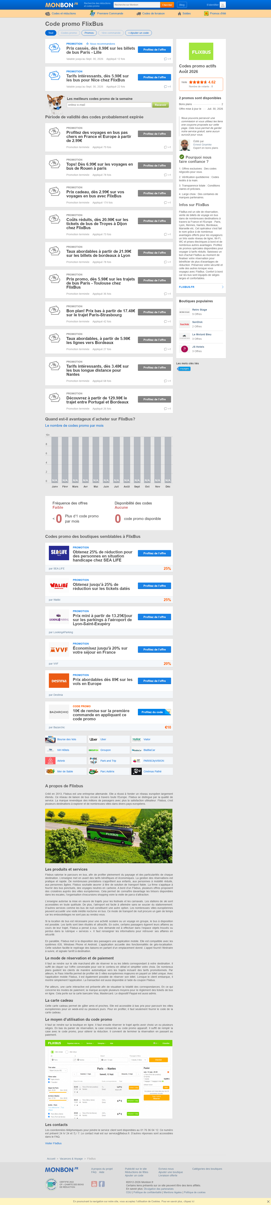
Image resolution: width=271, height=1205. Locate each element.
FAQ (94, 1172)
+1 (169, 58)
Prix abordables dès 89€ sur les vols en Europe (103, 681)
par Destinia (56, 694)
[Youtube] (94, 1184)
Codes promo (69, 32)
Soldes (187, 13)
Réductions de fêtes (136, 1172)
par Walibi (54, 599)
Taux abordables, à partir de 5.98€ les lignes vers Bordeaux (98, 340)
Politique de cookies (195, 1192)
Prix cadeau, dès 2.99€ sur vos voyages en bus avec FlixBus (95, 194)
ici (193, 1201)
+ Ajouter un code (138, 32)
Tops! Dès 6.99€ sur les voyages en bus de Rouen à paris (99, 166)
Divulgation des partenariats (159, 1188)
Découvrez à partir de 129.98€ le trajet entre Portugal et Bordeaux (97, 400)
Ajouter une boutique (171, 1172)
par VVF (53, 663)
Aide (101, 1172)
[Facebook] (102, 1184)
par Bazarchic (57, 727)
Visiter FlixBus (53, 1143)
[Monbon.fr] (62, 4)
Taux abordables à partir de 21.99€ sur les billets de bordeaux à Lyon (98, 253)
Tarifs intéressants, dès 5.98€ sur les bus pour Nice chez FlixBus (97, 78)
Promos (89, 32)
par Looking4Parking (61, 632)
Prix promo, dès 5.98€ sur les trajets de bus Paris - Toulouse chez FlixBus (100, 283)
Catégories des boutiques (207, 1168)
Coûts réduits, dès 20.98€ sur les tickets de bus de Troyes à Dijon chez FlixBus (97, 223)
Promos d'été (218, 13)
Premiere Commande (110, 13)
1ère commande (111, 32)
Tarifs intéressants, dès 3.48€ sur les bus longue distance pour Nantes (97, 370)
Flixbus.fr (186, 286)
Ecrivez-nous (166, 1168)
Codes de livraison (153, 13)
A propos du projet (102, 1168)
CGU (128, 1192)
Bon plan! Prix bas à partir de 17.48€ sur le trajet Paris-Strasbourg (100, 313)
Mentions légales (173, 1192)
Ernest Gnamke (202, 144)
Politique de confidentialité (147, 1192)
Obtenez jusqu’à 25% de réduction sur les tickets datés (101, 586)
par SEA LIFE (57, 568)
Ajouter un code (134, 1175)
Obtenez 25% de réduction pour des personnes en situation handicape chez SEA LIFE (103, 556)
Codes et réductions (64, 13)
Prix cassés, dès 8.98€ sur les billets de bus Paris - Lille (100, 50)
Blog (182, 4)
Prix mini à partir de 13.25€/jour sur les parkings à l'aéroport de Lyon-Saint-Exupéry (102, 619)
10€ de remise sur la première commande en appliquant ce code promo (101, 714)
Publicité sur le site (136, 1168)
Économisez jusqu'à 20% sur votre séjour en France (100, 650)
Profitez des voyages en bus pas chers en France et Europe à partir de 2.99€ (98, 136)
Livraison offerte (168, 1175)
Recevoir (160, 104)
